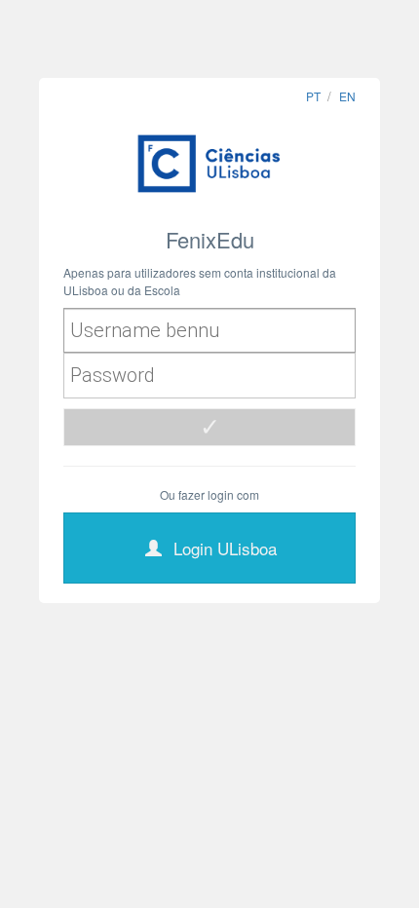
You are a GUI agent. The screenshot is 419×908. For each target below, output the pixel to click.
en (347, 96)
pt (313, 96)
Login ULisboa (225, 548)
